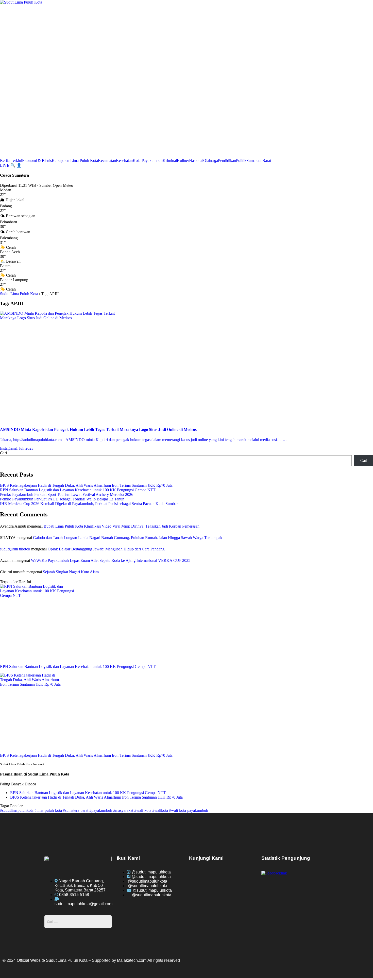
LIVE (5, 165)
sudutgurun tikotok (15, 549)
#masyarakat (123, 810)
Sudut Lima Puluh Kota (19, 294)
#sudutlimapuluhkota (17, 810)
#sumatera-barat (76, 810)
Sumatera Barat (258, 160)
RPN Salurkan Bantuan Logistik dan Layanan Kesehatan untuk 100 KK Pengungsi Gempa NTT (78, 490)
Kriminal (170, 160)
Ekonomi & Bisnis (37, 160)
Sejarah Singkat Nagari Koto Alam (71, 572)
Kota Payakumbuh (148, 160)
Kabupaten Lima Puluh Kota (75, 160)
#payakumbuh (101, 810)
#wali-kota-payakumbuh (188, 810)
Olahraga (210, 160)
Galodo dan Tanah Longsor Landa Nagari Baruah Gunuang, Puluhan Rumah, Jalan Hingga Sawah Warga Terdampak (127, 537)
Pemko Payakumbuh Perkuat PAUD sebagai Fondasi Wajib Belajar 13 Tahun (62, 499)
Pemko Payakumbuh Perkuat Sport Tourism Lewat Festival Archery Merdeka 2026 (66, 494)
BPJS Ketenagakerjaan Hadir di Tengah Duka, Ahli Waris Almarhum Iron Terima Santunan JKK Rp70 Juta (86, 485)
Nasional (196, 160)
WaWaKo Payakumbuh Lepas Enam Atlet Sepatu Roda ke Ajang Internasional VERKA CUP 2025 (110, 560)
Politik (241, 160)
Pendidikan (227, 160)
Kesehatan (124, 160)
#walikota (160, 810)
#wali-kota (143, 810)
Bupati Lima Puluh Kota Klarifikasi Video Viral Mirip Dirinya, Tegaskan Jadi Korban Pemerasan (121, 526)
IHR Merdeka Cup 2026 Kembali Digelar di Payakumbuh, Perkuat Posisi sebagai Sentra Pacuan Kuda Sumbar (89, 503)
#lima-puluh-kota (49, 810)
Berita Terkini (11, 160)
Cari (3, 453)
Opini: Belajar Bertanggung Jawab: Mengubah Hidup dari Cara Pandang (106, 549)
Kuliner (183, 160)
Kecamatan (107, 160)
